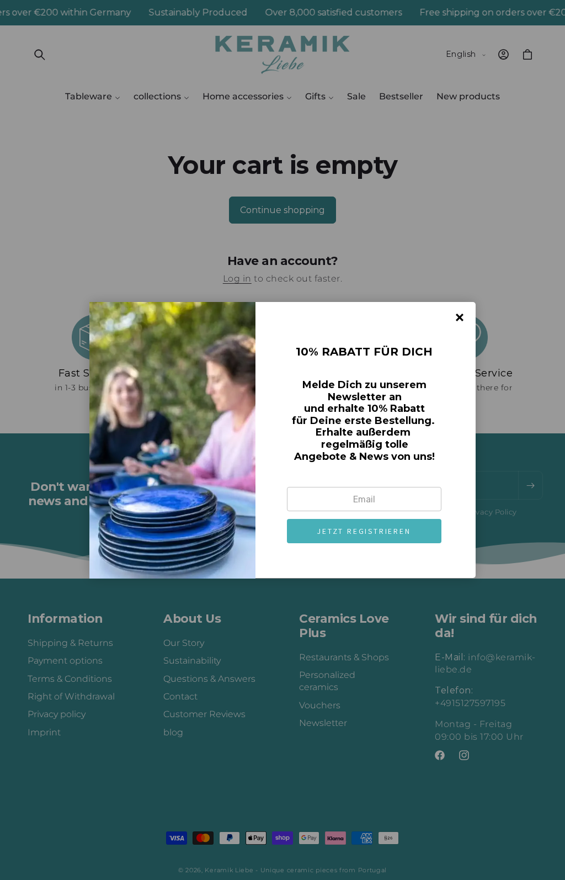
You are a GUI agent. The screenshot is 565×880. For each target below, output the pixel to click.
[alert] (282, 440)
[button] (364, 531)
